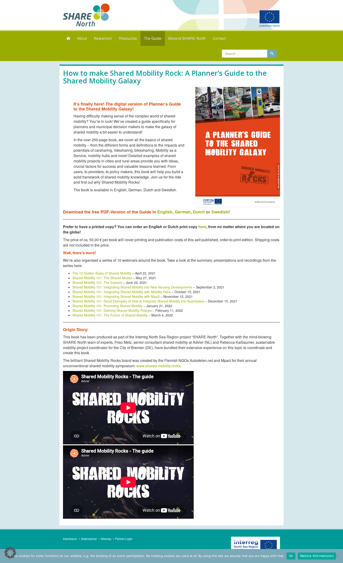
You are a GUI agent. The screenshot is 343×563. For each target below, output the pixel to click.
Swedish (219, 212)
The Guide (152, 38)
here (202, 226)
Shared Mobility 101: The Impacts (97, 282)
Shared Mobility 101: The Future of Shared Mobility (110, 315)
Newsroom (103, 38)
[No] (337, 556)
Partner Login (124, 539)
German (183, 212)
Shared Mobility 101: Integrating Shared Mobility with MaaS (116, 296)
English (164, 212)
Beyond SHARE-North (187, 38)
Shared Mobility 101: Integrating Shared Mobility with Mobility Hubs (121, 291)
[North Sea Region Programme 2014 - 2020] (255, 545)
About (82, 38)
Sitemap (106, 539)
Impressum (70, 539)
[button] (10, 552)
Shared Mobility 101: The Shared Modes (102, 277)
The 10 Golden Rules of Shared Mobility (101, 273)
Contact (219, 38)
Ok (291, 556)
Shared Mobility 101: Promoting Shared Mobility (107, 305)
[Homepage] (68, 38)
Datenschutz (89, 539)
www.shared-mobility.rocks (158, 365)
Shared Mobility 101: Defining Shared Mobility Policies (112, 310)
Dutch (199, 212)
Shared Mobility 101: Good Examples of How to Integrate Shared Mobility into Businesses (138, 301)
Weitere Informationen (317, 556)
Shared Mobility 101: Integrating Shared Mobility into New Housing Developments (132, 287)
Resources (128, 38)
